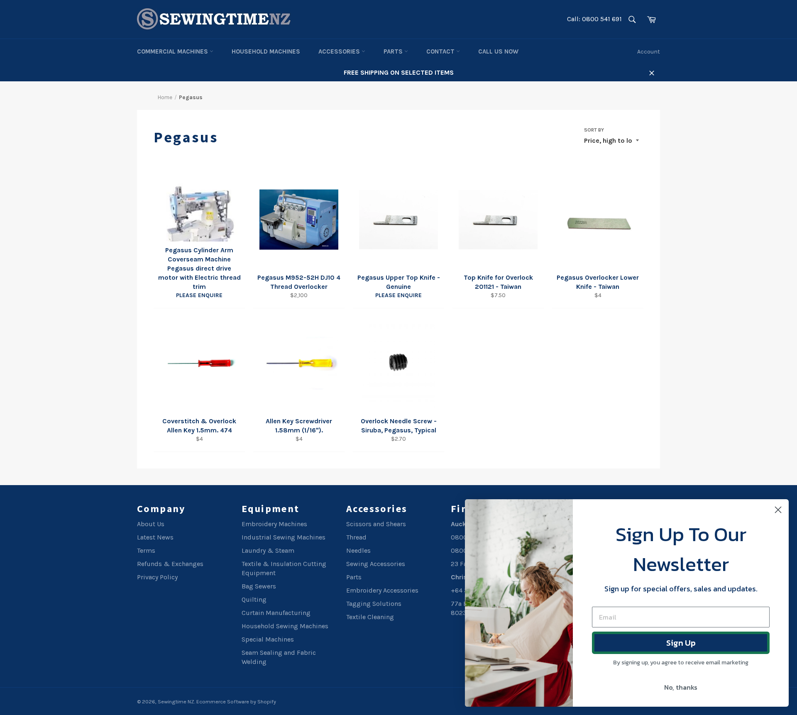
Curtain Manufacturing (276, 613)
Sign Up (681, 643)
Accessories (340, 51)
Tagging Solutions (373, 604)
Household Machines (266, 51)
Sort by (594, 130)
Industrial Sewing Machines (283, 537)
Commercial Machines (173, 51)
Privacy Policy (157, 577)
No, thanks (680, 687)
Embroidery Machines (274, 524)
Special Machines (268, 639)
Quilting (254, 599)
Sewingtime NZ (176, 701)
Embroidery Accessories (382, 590)
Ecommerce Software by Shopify (236, 701)
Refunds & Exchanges (170, 564)
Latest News (155, 537)
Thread (356, 537)
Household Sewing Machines (285, 626)
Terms (146, 550)
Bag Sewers (259, 586)
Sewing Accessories (375, 564)
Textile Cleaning (370, 617)
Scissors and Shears (376, 524)
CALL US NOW (498, 51)
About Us (150, 524)
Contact (441, 51)
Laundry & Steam (268, 550)
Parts (394, 51)
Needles (358, 550)
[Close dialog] (778, 510)
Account (648, 51)
